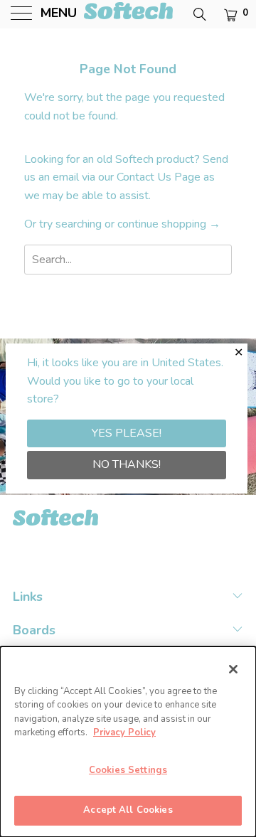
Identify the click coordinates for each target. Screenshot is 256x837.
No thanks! (126, 464)
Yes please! (126, 433)
